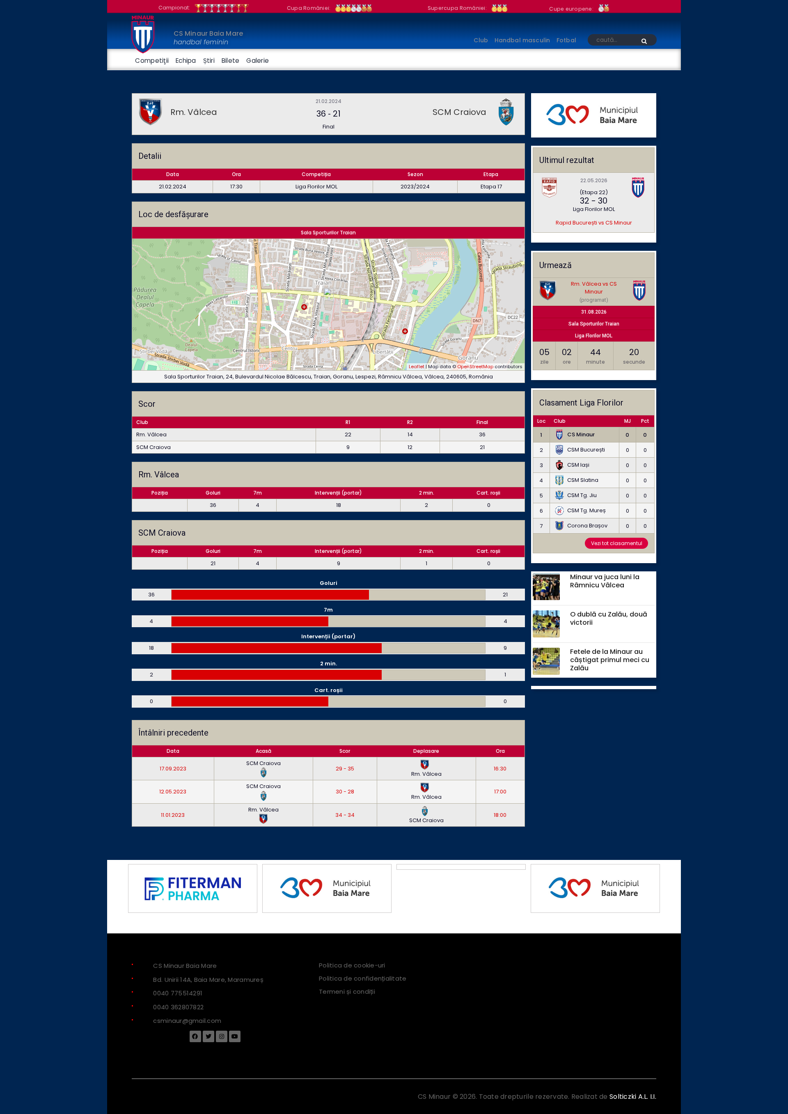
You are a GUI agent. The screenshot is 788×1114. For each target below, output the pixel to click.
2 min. (426, 492)
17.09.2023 (173, 768)
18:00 (500, 815)
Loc (541, 420)
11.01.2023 (173, 815)
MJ (627, 420)
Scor (344, 750)
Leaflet (416, 366)
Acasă (263, 750)
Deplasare (426, 750)
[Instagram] (221, 1036)
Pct (645, 420)
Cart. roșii (488, 492)
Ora (500, 750)
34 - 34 (345, 815)
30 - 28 (345, 791)
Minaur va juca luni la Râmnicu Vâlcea (604, 581)
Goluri (213, 492)
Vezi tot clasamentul (616, 543)
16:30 (500, 768)
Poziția (159, 492)
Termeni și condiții (347, 991)
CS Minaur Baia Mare (208, 33)
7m (257, 492)
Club (560, 420)
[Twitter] (208, 1036)
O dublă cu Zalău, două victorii (608, 618)
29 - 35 (345, 768)
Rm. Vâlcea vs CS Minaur (594, 288)
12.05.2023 (172, 791)
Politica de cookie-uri (352, 965)
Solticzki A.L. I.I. (632, 1096)
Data (173, 750)
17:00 (500, 791)
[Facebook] (195, 1036)
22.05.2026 (593, 180)
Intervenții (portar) (338, 492)
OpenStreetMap (475, 366)
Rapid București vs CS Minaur (594, 223)
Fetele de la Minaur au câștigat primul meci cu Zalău (609, 660)
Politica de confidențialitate (363, 978)
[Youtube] (235, 1036)
